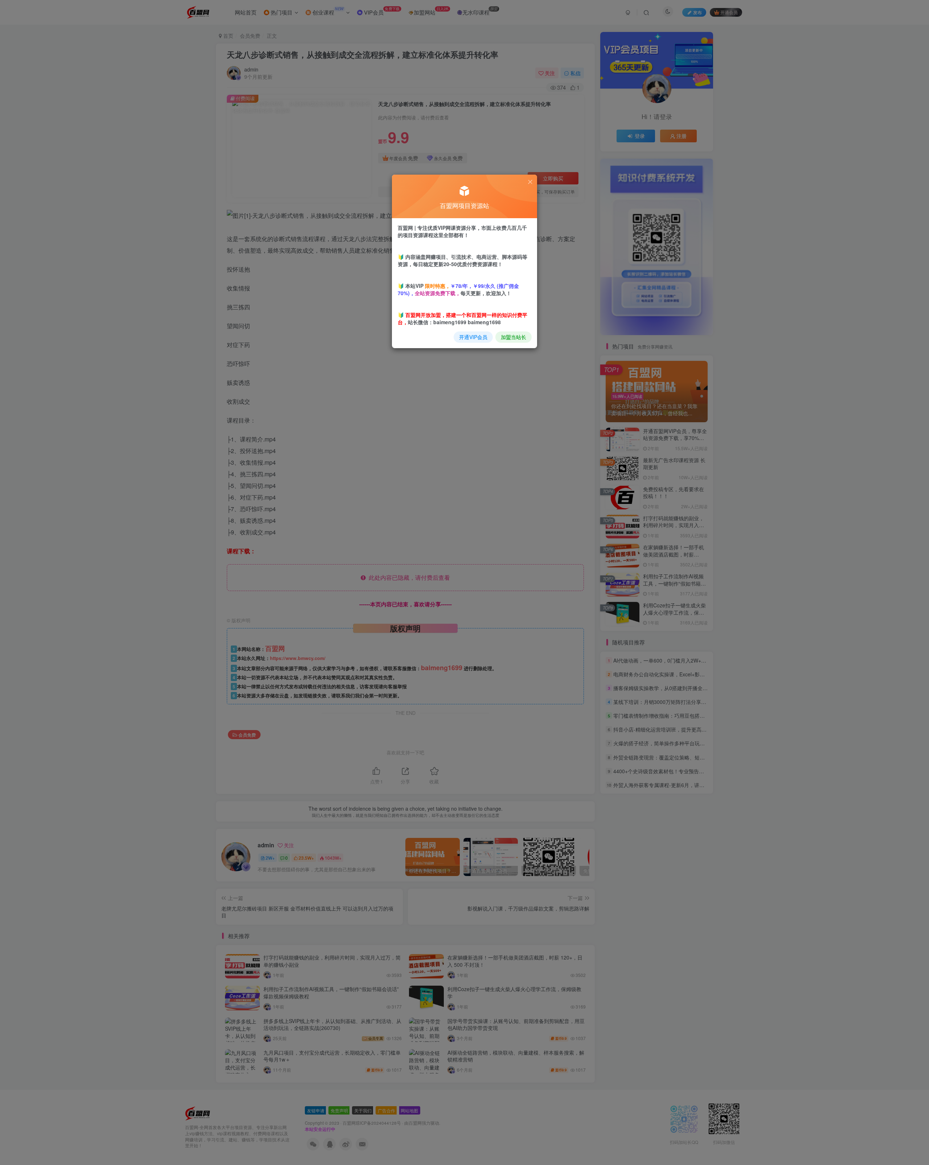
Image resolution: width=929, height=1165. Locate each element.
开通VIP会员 (473, 337)
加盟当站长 (513, 337)
